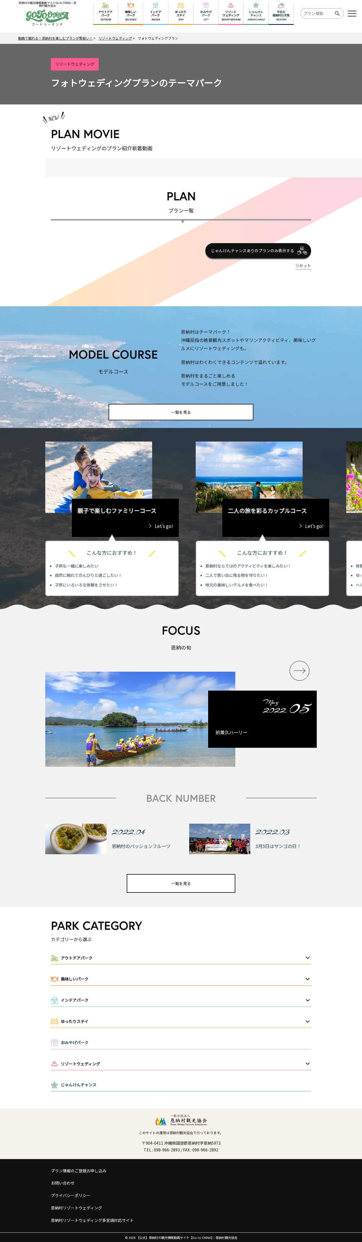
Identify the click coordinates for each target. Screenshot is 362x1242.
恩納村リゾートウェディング (76, 1208)
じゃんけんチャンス (78, 1084)
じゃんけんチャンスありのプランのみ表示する (252, 250)
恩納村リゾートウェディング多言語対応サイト (92, 1220)
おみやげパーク (75, 1042)
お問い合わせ (63, 1183)
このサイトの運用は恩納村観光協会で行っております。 (181, 1132)
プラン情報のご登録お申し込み (78, 1171)
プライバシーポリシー (70, 1195)
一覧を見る (181, 412)
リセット (303, 265)
